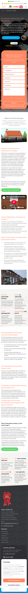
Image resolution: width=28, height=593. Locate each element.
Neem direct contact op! (10, 449)
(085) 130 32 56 (8, 526)
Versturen (14, 103)
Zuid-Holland (4, 519)
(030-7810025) (10, 516)
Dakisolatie (4, 540)
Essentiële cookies (14, 585)
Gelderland (4, 517)
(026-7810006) (12, 517)
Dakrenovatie (4, 542)
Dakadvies (4, 535)
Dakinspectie (4, 533)
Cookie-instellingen (14, 588)
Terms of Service (19, 98)
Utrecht (3, 516)
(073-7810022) (14, 514)
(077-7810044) (10, 512)
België (3, 521)
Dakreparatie (4, 538)
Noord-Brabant (5, 514)
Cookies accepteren (14, 580)
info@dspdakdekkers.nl (10, 523)
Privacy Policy (10, 98)
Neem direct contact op (11, 37)
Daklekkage (4, 531)
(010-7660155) (13, 519)
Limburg (3, 512)
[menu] (26, 7)
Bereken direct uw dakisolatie (11, 190)
